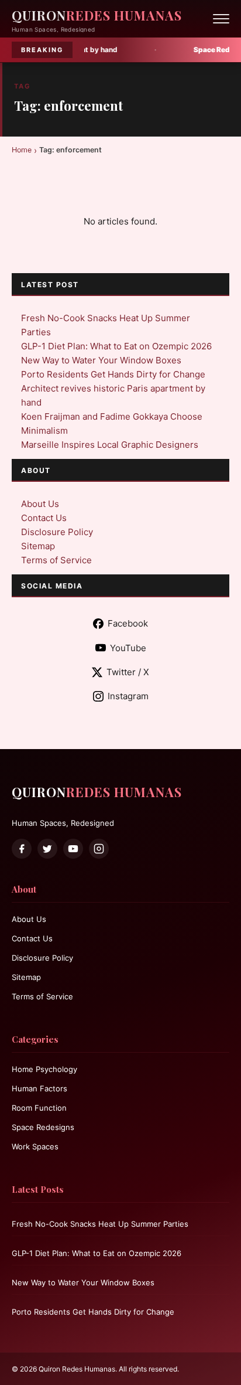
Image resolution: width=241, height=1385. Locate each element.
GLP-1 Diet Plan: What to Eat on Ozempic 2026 (116, 346)
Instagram (128, 696)
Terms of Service (56, 560)
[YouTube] (73, 849)
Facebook (128, 623)
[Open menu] (221, 19)
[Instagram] (99, 849)
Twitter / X (127, 672)
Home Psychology (44, 1069)
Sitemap (38, 546)
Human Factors (39, 1088)
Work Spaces (35, 1146)
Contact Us (44, 517)
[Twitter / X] (47, 849)
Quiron (97, 15)
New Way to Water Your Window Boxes (101, 360)
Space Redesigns (43, 1127)
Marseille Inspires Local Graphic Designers (109, 444)
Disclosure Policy (57, 531)
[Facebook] (22, 849)
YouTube (128, 648)
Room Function (39, 1107)
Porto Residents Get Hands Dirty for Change (113, 374)
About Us (40, 503)
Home (22, 149)
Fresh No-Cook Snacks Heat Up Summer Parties (100, 1224)
